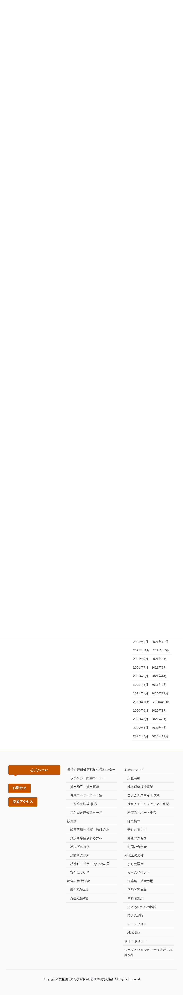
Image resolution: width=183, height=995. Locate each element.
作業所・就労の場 (140, 881)
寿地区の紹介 (134, 855)
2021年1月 (140, 693)
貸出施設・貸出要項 (84, 787)
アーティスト (137, 924)
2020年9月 (140, 710)
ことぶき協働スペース (86, 812)
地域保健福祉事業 (140, 787)
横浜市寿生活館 (78, 881)
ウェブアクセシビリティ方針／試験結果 (148, 952)
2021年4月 (159, 676)
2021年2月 (159, 684)
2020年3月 (140, 736)
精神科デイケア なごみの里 (90, 864)
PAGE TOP (175, 962)
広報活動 (133, 778)
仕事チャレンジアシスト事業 (148, 804)
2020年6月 (159, 719)
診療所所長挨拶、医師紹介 (89, 829)
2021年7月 (140, 667)
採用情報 (133, 821)
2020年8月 (159, 710)
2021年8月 (159, 659)
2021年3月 (140, 684)
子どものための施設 (141, 907)
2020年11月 (141, 702)
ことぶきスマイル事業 (143, 795)
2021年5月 (140, 676)
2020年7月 (140, 719)
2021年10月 (161, 650)
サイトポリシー (135, 941)
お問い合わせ (137, 847)
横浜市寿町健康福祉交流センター (91, 769)
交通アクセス (23, 801)
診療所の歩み (80, 855)
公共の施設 (135, 915)
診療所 (72, 821)
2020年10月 (161, 702)
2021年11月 (141, 650)
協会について (134, 769)
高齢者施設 (135, 898)
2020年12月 (160, 693)
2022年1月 (140, 642)
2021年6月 (159, 667)
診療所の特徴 (80, 847)
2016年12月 (160, 736)
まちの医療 (135, 864)
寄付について (80, 872)
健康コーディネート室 (86, 795)
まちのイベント (138, 872)
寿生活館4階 (79, 898)
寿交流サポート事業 (141, 812)
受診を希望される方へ (86, 838)
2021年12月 (160, 642)
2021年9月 (140, 659)
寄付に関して (137, 829)
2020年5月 (140, 727)
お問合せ (19, 788)
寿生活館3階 (79, 889)
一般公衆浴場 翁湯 (83, 804)
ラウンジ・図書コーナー (88, 778)
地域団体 (133, 932)
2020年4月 (159, 727)
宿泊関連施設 (137, 889)
